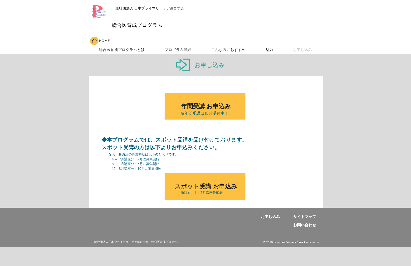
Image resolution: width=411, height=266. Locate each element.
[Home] (94, 41)
